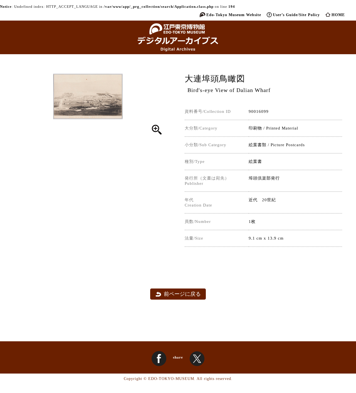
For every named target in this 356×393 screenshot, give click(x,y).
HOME (338, 15)
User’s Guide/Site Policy (296, 15)
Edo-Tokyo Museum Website (233, 15)
